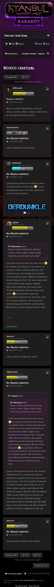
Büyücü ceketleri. (19, 67)
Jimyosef (10, 336)
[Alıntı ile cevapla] (47, 89)
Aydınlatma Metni (21, 586)
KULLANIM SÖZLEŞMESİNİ (25, 580)
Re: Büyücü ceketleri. (17, 138)
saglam (15, 222)
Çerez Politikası (34, 586)
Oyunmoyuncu (12, 127)
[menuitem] (12, 44)
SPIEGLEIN (16, 163)
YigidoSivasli (12, 372)
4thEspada (17, 88)
